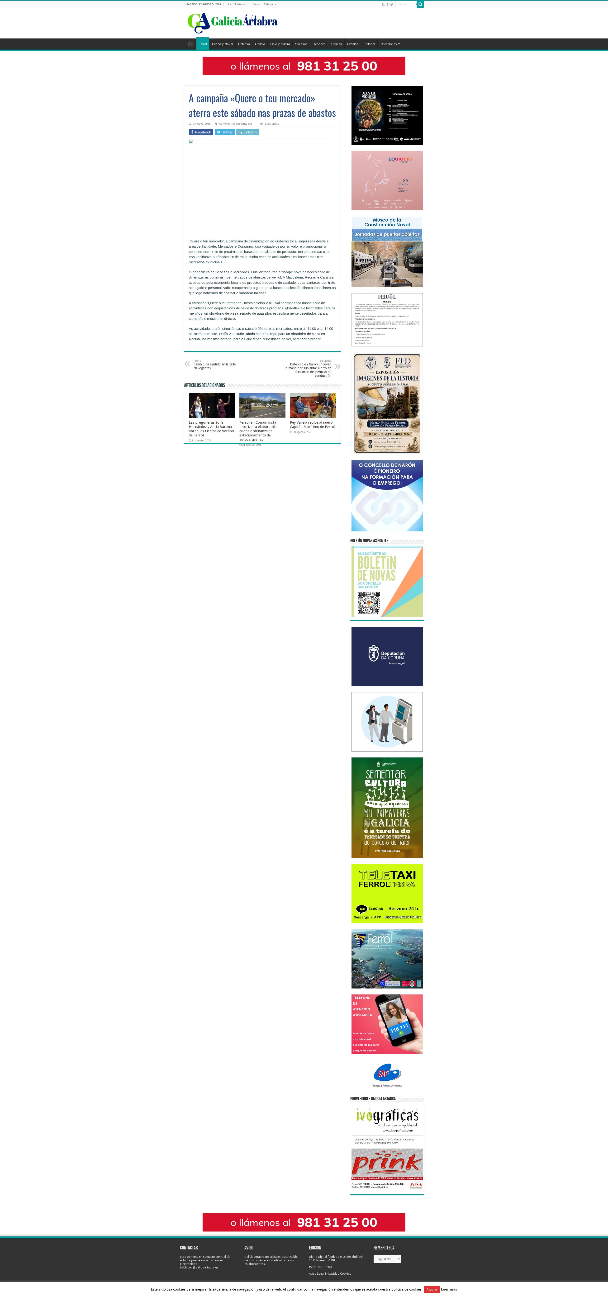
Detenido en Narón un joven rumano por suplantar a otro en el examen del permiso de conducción (308, 368)
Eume (253, 4)
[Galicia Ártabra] (233, 22)
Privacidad (332, 1273)
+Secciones (388, 44)
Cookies (345, 1273)
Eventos (352, 44)
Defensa (244, 44)
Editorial (369, 44)
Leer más (449, 1289)
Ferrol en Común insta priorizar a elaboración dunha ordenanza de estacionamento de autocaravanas (258, 431)
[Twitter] (392, 4)
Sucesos (301, 44)
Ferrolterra (235, 4)
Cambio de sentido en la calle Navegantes (215, 364)
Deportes (319, 44)
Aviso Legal (316, 1273)
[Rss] (383, 4)
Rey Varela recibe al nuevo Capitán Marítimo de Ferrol (312, 424)
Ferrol (203, 44)
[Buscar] (420, 4)
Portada (190, 43)
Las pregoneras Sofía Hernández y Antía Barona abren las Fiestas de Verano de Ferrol (211, 428)
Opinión (336, 44)
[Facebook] (387, 4)
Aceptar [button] (432, 1289)
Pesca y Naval (222, 44)
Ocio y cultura (280, 44)
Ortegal (269, 4)
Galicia (260, 44)
